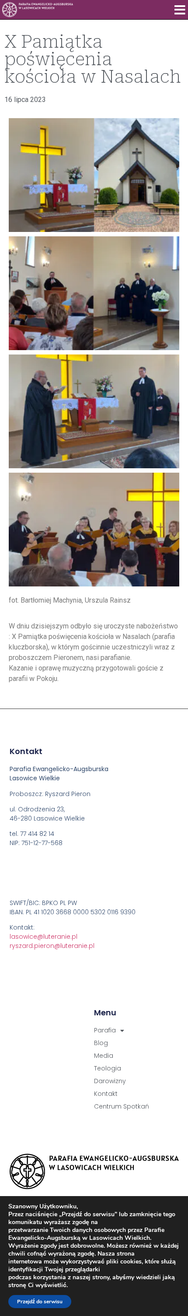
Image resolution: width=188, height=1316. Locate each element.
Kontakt (106, 1093)
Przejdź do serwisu (40, 1301)
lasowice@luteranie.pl (43, 936)
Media (103, 1055)
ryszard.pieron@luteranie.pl (52, 945)
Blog (101, 1043)
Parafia (105, 1030)
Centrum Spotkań (121, 1106)
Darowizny (110, 1081)
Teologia (107, 1068)
